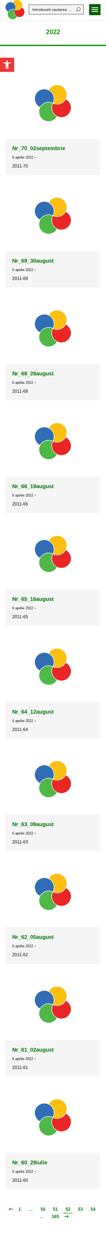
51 (55, 1209)
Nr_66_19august (33, 486)
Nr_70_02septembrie (38, 148)
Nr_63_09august (33, 824)
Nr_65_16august (33, 599)
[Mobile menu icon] (95, 9)
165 (55, 1216)
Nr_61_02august (33, 1050)
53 (80, 1209)
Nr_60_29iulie (29, 1162)
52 (68, 1209)
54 (93, 1209)
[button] (7, 65)
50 (42, 1209)
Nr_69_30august (33, 261)
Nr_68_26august (33, 373)
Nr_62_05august (33, 937)
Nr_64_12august (33, 712)
